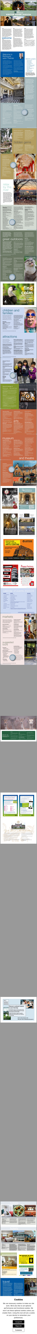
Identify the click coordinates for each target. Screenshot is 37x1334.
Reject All (18, 1326)
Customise (18, 1330)
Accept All (18, 1322)
